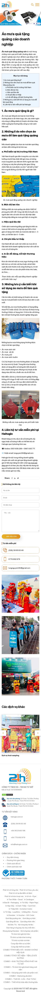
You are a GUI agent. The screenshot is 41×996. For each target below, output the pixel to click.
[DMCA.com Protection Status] (20, 795)
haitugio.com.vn (17, 817)
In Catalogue (29, 899)
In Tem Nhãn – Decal (15, 899)
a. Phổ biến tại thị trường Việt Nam (18, 87)
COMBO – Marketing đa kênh (20, 976)
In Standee (11, 915)
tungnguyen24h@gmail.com (19, 568)
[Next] (38, 733)
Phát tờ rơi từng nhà (10, 890)
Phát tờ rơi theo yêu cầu (29, 890)
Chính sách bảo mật (14, 867)
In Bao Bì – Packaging (11, 902)
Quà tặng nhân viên (27, 921)
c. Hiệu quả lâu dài (12, 92)
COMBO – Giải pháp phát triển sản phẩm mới (20, 973)
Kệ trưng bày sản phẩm (29, 931)
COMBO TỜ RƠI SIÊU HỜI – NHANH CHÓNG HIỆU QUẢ (20, 951)
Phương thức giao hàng (15, 860)
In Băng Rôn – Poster (29, 912)
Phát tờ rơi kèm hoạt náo (14, 896)
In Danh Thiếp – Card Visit (25, 906)
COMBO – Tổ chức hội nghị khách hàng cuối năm (20, 968)
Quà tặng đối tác (12, 921)
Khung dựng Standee (11, 931)
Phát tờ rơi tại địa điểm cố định (20, 893)
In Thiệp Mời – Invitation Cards (20, 909)
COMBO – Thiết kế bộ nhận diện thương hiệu (20, 982)
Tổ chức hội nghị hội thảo (20, 934)
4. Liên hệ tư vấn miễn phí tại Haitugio (17, 105)
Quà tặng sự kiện (29, 918)
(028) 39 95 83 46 (16, 550)
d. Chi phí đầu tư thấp (13, 95)
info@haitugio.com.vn (19, 844)
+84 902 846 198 (18, 830)
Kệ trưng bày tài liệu (25, 925)
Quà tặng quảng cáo (13, 918)
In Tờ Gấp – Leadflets (12, 912)
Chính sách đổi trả (13, 863)
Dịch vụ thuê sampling (10, 755)
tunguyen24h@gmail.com (23, 453)
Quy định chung (13, 857)
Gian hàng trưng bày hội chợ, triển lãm (20, 928)
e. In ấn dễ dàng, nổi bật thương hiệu (19, 97)
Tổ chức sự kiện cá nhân (20, 940)
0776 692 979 (14, 559)
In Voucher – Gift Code (25, 915)
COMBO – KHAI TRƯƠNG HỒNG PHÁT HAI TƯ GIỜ (20, 962)
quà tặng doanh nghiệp (28, 276)
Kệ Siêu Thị (12, 925)
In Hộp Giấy (9, 906)
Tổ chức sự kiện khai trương (20, 937)
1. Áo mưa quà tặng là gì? (12, 80)
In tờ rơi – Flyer (30, 896)
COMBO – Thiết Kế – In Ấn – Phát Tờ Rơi (20, 979)
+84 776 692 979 (18, 837)
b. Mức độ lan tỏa (12, 90)
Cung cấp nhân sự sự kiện (20, 943)
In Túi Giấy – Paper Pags (29, 902)
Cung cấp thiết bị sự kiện (20, 947)
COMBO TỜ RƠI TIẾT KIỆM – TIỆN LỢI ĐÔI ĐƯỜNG (20, 956)
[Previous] (3, 733)
